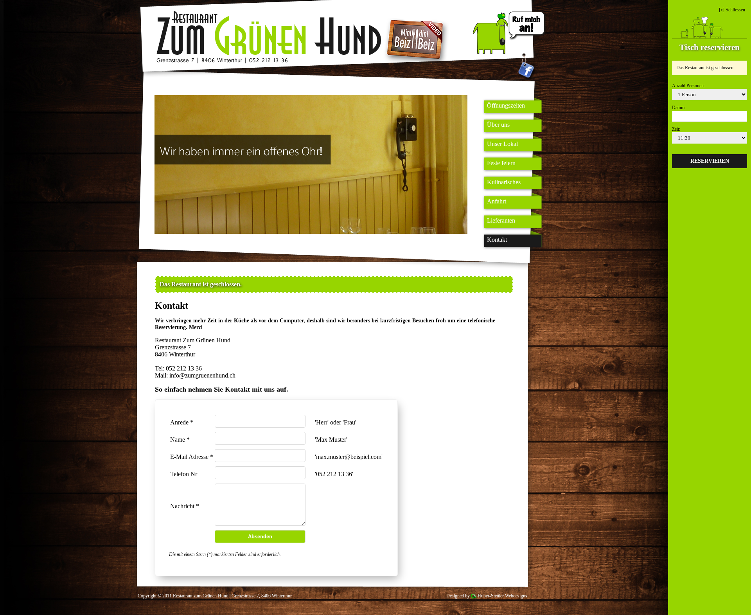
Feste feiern (501, 163)
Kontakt (497, 239)
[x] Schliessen (732, 10)
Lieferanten (501, 220)
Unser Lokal (502, 143)
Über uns (498, 124)
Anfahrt (496, 201)
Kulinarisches (504, 182)
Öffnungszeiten (506, 105)
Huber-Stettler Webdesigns (502, 596)
